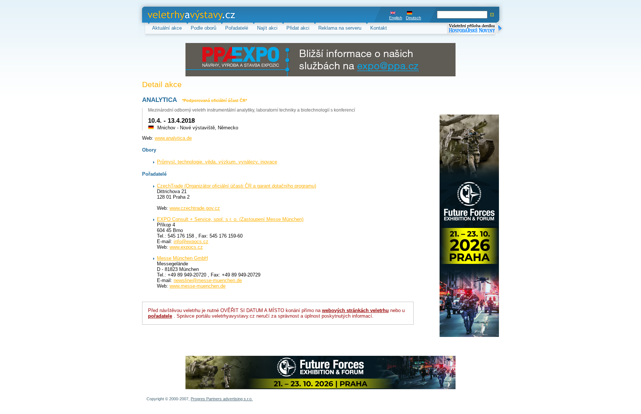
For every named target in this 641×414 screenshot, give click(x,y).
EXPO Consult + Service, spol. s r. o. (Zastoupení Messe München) (230, 219)
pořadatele (160, 316)
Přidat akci (297, 28)
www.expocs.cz (186, 247)
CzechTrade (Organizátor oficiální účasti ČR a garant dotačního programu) (236, 186)
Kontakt (378, 28)
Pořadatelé (236, 28)
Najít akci (267, 28)
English (395, 18)
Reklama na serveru (339, 28)
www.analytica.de (173, 138)
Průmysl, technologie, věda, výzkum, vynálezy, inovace (217, 162)
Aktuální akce (167, 28)
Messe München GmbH (182, 258)
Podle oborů (203, 28)
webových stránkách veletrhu (355, 310)
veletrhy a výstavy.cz (170, 15)
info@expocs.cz (191, 241)
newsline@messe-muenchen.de (208, 280)
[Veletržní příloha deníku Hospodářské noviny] (475, 29)
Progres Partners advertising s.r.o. (222, 399)
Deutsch (413, 18)
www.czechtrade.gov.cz (195, 208)
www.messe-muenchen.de (198, 286)
